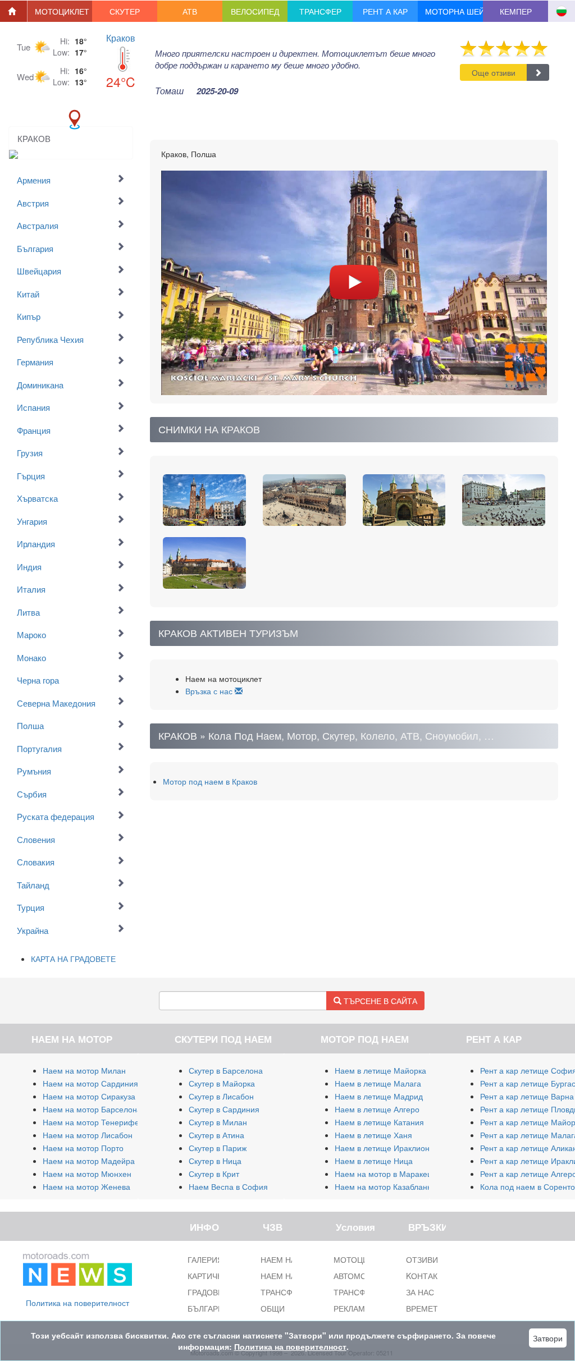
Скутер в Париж (218, 1147)
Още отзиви (493, 72)
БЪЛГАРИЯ (208, 1308)
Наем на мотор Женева (86, 1186)
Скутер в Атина (216, 1134)
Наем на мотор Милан (84, 1070)
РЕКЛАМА (352, 1308)
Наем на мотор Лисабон (88, 1134)
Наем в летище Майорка (380, 1070)
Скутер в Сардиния (224, 1109)
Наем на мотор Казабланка (385, 1186)
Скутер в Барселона (226, 1070)
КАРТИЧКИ (207, 1275)
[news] (77, 1266)
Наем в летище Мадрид (379, 1096)
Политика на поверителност (77, 1302)
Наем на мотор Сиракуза (89, 1096)
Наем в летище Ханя (373, 1134)
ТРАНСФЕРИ (357, 1292)
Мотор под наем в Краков (210, 781)
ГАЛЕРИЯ (205, 1259)
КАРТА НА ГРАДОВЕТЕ (73, 958)
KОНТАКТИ (427, 1275)
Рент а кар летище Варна (527, 1096)
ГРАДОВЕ (205, 1292)
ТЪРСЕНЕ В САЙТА (379, 1000)
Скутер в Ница (215, 1160)
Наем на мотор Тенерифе (91, 1122)
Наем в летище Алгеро (377, 1109)
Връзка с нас (210, 690)
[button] (60, 11)
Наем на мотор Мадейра (89, 1160)
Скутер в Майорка (222, 1083)
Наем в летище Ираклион (382, 1147)
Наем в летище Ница (374, 1160)
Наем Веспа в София (228, 1186)
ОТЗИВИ (422, 1259)
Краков (120, 37)
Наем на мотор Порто (83, 1147)
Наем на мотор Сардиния (90, 1083)
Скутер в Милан (218, 1122)
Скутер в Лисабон (221, 1096)
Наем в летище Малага (378, 1083)
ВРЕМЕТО (425, 1308)
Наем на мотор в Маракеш (384, 1173)
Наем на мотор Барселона (92, 1109)
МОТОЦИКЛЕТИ (364, 1259)
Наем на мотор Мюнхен (87, 1173)
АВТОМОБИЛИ (361, 1275)
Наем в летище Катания (379, 1122)
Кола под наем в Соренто (527, 1186)
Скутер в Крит (214, 1173)
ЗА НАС (420, 1292)
